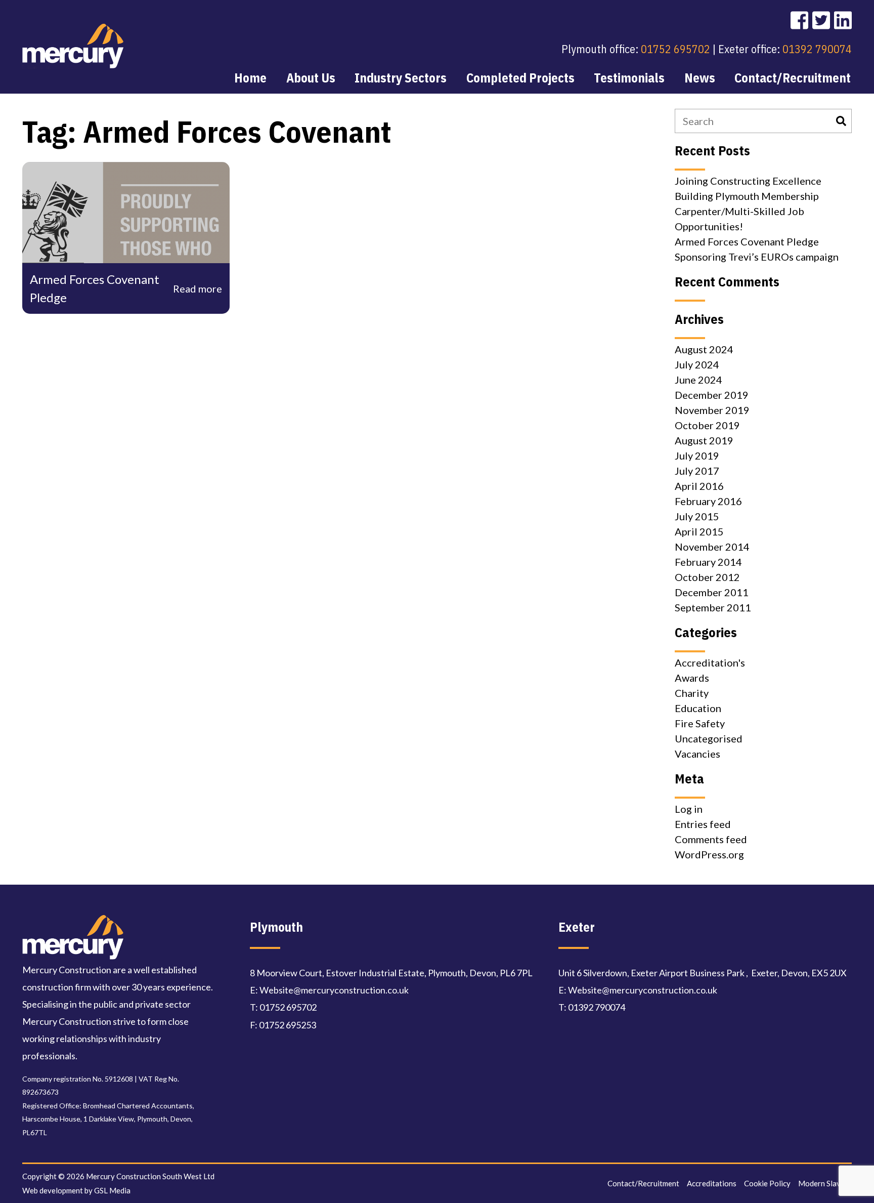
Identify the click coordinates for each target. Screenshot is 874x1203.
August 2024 (704, 349)
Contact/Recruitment (792, 77)
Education (698, 708)
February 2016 (708, 501)
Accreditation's (710, 662)
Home (250, 77)
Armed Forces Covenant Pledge (747, 241)
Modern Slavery (825, 1183)
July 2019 (697, 455)
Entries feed (703, 824)
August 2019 (704, 440)
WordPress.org (709, 854)
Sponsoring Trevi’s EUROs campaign (757, 257)
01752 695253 (287, 1024)
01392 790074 (817, 49)
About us (310, 77)
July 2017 (697, 471)
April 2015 (699, 531)
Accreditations (711, 1183)
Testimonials (629, 77)
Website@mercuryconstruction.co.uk (334, 989)
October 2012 (707, 577)
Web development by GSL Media (76, 1190)
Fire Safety (700, 723)
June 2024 (698, 380)
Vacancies (697, 754)
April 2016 (699, 486)
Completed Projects (520, 77)
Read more (197, 288)
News (699, 77)
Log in (689, 809)
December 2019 (712, 395)
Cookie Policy (767, 1183)
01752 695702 (675, 49)
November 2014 (712, 547)
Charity (692, 693)
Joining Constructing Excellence (748, 181)
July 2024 (697, 364)
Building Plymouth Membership (747, 196)
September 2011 (713, 607)
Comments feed (711, 839)
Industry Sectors (401, 77)
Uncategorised (708, 738)
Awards (692, 678)
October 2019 (707, 425)
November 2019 (712, 410)
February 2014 (708, 562)
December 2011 (712, 592)
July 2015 (697, 516)
